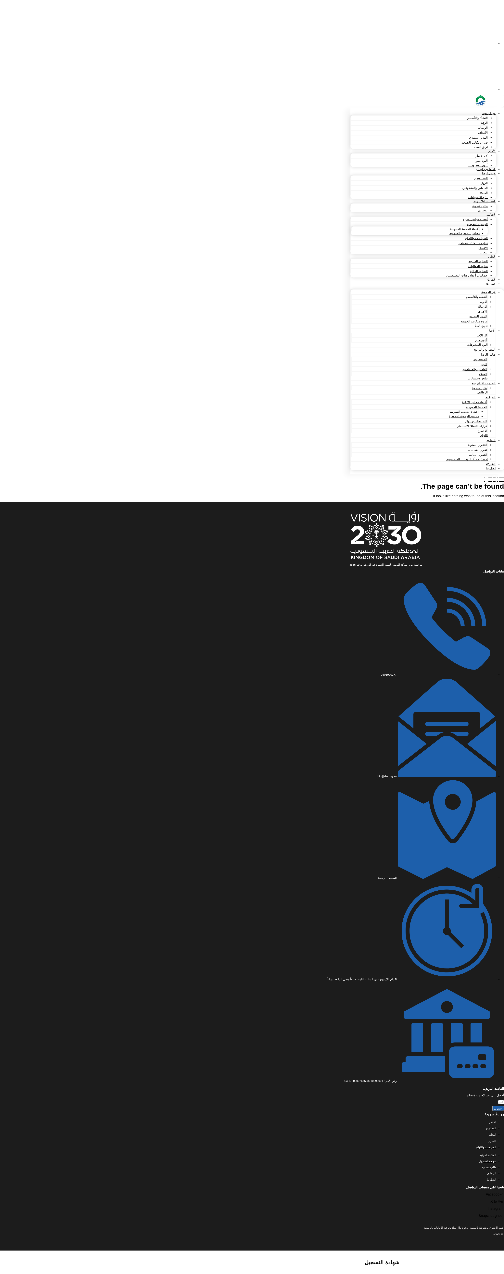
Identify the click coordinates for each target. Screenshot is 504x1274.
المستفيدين (480, 178)
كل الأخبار (482, 155)
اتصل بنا (491, 283)
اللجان (484, 252)
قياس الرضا (489, 173)
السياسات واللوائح (476, 238)
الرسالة (483, 127)
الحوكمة (491, 214)
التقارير (491, 256)
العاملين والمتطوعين (475, 188)
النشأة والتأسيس (477, 118)
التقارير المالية (479, 271)
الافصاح (483, 248)
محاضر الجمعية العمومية (464, 233)
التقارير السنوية (478, 261)
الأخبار (492, 151)
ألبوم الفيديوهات (478, 165)
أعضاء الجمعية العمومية (464, 229)
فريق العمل (481, 147)
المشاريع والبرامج (485, 169)
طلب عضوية (480, 206)
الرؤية (484, 122)
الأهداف (483, 132)
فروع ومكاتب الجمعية (474, 142)
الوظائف (483, 210)
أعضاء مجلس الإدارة (475, 219)
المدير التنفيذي (478, 137)
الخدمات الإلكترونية (484, 201)
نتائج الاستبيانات (478, 197)
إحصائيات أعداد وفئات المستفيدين (467, 275)
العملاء (484, 192)
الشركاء (491, 279)
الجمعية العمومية (477, 224)
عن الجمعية (489, 113)
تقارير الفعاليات (478, 266)
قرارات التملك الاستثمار (473, 243)
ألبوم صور (481, 160)
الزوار (484, 183)
